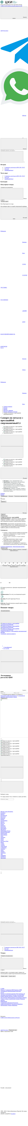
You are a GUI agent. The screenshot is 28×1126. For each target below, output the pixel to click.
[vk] (11, 1042)
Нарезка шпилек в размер (11, 996)
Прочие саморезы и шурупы (10, 411)
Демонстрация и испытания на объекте (17, 997)
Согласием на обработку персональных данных (13, 696)
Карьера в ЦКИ (18, 989)
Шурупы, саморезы (8, 410)
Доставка (14, 995)
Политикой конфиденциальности (9, 695)
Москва (3, 811)
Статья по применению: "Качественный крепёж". (13, 546)
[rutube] (11, 1075)
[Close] (1, 873)
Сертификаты (4, 991)
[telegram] (11, 1064)
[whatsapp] (11, 1109)
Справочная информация (7, 1002)
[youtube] (11, 1053)
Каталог (5, 407)
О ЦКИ (2, 988)
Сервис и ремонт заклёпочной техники (10, 999)
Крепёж (5, 409)
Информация (4, 1001)
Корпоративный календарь (14, 991)
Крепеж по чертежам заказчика (8, 993)
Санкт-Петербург (9, 811)
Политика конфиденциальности (9, 1003)
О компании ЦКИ (9, 989)
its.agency (13, 1113)
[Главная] (9, 3)
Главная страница (7, 406)
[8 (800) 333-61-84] (11, 137)
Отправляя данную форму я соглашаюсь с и (13, 696)
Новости (3, 989)
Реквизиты (14, 1005)
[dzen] (11, 1086)
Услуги (2, 992)
